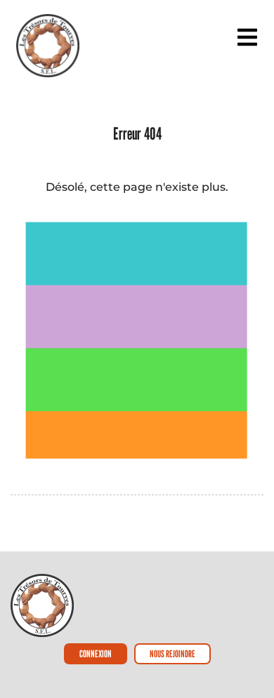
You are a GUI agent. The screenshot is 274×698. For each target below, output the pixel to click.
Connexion (95, 653)
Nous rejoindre (172, 653)
